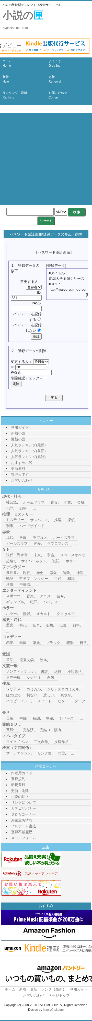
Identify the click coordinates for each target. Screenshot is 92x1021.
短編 (36, 718)
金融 (80, 502)
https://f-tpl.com (53, 1010)
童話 (9, 660)
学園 (23, 538)
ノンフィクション (20, 671)
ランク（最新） (53, 989)
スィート (44, 701)
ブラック (53, 643)
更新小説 (18, 439)
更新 (55, 79)
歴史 (39, 573)
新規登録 (18, 785)
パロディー (52, 602)
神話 (79, 573)
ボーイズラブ (64, 538)
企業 (67, 502)
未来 (37, 555)
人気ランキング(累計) (28, 457)
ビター (63, 701)
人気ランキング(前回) (28, 451)
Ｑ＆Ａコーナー (23, 814)
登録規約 (18, 779)
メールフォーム (23, 838)
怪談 (26, 614)
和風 (71, 579)
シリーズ (66, 718)
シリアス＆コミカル (63, 689)
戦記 (56, 561)
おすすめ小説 (21, 463)
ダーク (80, 701)
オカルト (43, 614)
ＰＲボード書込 (23, 826)
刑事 (9, 526)
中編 (23, 718)
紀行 (57, 672)
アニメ (45, 596)
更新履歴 (18, 469)
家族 (36, 643)
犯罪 (9, 508)
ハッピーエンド (18, 701)
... (34, 508)
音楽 (30, 596)
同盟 (61, 753)
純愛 (37, 543)
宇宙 (50, 555)
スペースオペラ (72, 555)
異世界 (11, 572)
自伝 (50, 678)
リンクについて (23, 802)
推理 (57, 520)
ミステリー (15, 520)
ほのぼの (13, 695)
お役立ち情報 (21, 820)
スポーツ (13, 596)
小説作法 (74, 672)
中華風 (24, 584)
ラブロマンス (57, 543)
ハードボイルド (31, 526)
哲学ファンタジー (33, 579)
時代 (23, 625)
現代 (9, 537)
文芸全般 (13, 678)
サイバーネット (33, 561)
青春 (54, 502)
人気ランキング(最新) (28, 445)
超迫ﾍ (10, 561)
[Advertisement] (46, 159)
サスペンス (39, 520)
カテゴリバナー (23, 808)
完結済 (28, 730)
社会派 (11, 502)
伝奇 (36, 625)
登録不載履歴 (21, 832)
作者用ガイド (21, 773)
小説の (23, 19)
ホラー (71, 561)
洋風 (9, 584)
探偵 (71, 520)
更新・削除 (20, 791)
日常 (83, 643)
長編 (9, 718)
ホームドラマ (33, 502)
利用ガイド (20, 427)
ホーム (7, 63)
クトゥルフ (66, 614)
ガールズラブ (17, 543)
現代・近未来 (17, 555)
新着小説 (18, 433)
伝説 (62, 625)
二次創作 (41, 742)
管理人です (20, 474)
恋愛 (53, 573)
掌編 (49, 718)
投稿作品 (61, 742)
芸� (60, 596)
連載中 (11, 730)
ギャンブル (15, 602)
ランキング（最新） (16, 95)
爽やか (65, 695)
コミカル (34, 689)
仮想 (49, 625)
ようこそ (55, 63)
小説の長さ (20, 797)
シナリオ (34, 678)
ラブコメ (40, 538)
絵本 (43, 660)
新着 (6, 79)
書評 (44, 672)
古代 (57, 579)
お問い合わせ (58, 95)
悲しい (48, 695)
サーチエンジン (18, 753)
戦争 (23, 508)
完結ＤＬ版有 (50, 730)
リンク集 (44, 753)
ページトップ (59, 995)
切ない (32, 695)
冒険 (66, 573)
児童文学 (26, 660)
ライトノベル (17, 741)
